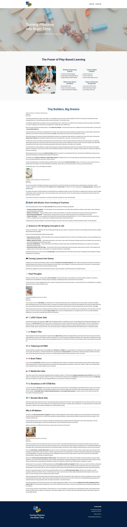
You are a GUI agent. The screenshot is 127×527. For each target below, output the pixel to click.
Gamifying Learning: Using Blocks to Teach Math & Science (38, 179)
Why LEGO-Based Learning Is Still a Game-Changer (36, 438)
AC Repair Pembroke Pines (92, 162)
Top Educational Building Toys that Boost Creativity (36, 297)
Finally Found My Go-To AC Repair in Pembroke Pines (36, 113)
